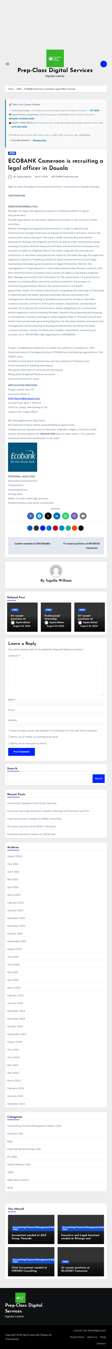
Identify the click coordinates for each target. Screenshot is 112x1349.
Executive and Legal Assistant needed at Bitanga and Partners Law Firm (48, 811)
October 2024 (15, 1026)
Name (12, 699)
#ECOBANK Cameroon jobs (65, 176)
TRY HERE (94, 110)
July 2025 (13, 956)
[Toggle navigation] (7, 64)
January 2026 (15, 910)
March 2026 (14, 895)
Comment (14, 655)
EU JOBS (12, 1156)
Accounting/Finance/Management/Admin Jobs (34, 1126)
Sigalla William (24, 177)
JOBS (12, 153)
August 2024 (14, 1042)
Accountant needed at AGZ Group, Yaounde (32, 803)
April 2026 (13, 887)
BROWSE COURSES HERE (21, 119)
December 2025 (16, 918)
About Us (92, 1337)
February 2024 (15, 1088)
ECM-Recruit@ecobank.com (24, 398)
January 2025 (15, 1003)
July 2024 (13, 1049)
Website (12, 720)
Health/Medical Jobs (19, 1164)
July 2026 (13, 864)
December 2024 (16, 1011)
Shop (10, 1187)
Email (12, 710)
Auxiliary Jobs (15, 1133)
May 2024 (12, 1065)
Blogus (45, 1335)
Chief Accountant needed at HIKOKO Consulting (34, 818)
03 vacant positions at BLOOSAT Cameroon (31, 826)
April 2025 (13, 980)
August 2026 (14, 856)
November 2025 (16, 926)
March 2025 (14, 987)
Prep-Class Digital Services (55, 71)
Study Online (77, 1337)
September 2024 (16, 1034)
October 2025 (15, 933)
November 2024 (16, 1018)
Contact (101, 1343)
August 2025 (14, 949)
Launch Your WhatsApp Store (90, 1330)
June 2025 (13, 964)
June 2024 (13, 1057)
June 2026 (13, 871)
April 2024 (13, 1073)
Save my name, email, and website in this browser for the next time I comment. (54, 730)
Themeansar (12, 1339)
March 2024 (14, 1080)
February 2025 (15, 995)
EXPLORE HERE (19, 127)
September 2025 (16, 941)
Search (12, 768)
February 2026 (15, 902)
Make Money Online (18, 1180)
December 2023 (16, 1103)
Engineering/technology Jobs (24, 1149)
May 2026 (12, 879)
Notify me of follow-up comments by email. (34, 737)
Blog (9, 1141)
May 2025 (12, 972)
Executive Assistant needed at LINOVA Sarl (31, 834)
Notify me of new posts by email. (29, 743)
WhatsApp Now (39, 140)
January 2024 (15, 1096)
